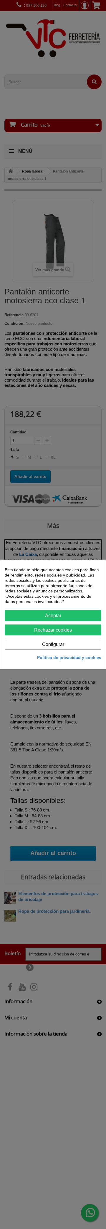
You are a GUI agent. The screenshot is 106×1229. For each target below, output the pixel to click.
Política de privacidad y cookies (69, 657)
